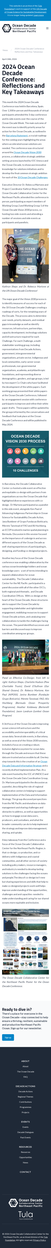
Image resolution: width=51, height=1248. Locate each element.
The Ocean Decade (25, 1071)
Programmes (25, 1107)
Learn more (39, 15)
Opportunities (25, 1157)
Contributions (25, 1102)
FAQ (25, 1076)
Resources (25, 1147)
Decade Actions (25, 1086)
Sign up (8, 1037)
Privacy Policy (39, 1240)
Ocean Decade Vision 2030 (27, 152)
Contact (25, 1172)
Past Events (25, 1137)
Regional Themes (25, 1096)
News (5, 50)
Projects (25, 1112)
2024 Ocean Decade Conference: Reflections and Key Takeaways (29, 50)
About (25, 1061)
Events (25, 1121)
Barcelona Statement (17, 135)
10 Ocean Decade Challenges (33, 177)
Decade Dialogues (25, 1132)
